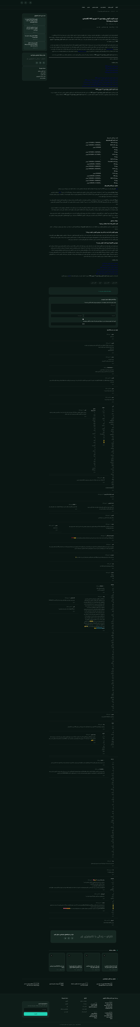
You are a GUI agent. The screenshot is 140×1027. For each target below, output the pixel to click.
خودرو (88, 7)
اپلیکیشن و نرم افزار (64, 1009)
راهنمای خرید (103, 7)
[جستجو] (21, 2)
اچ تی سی (66, 1012)
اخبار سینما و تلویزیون (40, 76)
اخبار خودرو (43, 74)
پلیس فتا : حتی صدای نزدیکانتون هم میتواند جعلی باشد (92, 966)
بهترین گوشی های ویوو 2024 (111, 66)
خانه (117, 11)
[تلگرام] (65, 938)
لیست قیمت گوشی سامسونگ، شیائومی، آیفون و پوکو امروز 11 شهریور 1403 (101, 80)
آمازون (66, 1001)
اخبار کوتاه (113, 11)
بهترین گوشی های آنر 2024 (112, 70)
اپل (67, 1006)
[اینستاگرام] (68, 938)
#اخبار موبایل (106, 283)
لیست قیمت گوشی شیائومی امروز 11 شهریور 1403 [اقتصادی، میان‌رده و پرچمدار (100, 84)
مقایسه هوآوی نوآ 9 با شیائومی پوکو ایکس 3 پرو (107, 272)
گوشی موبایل (110, 7)
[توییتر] (72, 938)
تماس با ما (85, 1006)
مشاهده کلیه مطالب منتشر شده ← (104, 291)
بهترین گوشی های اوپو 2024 (111, 68)
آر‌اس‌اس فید (84, 1012)
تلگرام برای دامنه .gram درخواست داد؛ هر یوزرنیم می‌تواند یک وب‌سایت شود (30, 44)
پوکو (117, 189)
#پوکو (100, 283)
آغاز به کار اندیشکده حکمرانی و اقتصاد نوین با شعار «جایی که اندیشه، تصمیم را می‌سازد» (111, 967)
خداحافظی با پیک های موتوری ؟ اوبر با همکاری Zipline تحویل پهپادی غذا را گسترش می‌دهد (75, 967)
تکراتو (117, 7)
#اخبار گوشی (114, 283)
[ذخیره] (104, 955)
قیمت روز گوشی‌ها (82, 51)
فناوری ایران (43, 73)
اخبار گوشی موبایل (41, 71)
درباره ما (85, 1004)
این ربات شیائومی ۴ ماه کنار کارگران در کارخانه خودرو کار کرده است (31, 29)
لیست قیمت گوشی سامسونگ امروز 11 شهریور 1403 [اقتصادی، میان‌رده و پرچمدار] (100, 86)
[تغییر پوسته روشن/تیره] (25, 2)
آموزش (66, 1004)
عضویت (35, 1014)
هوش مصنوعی (95, 7)
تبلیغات (83, 7)
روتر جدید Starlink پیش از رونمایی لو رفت (57, 966)
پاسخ (113, 338)
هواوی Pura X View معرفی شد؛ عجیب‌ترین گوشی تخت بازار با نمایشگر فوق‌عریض (31, 21)
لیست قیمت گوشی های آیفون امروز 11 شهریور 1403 (106, 78)
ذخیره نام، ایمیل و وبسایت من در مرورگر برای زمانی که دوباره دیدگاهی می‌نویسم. (99, 321)
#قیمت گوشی (93, 283)
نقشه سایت (84, 1009)
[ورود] (30, 2)
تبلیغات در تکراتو (83, 1001)
